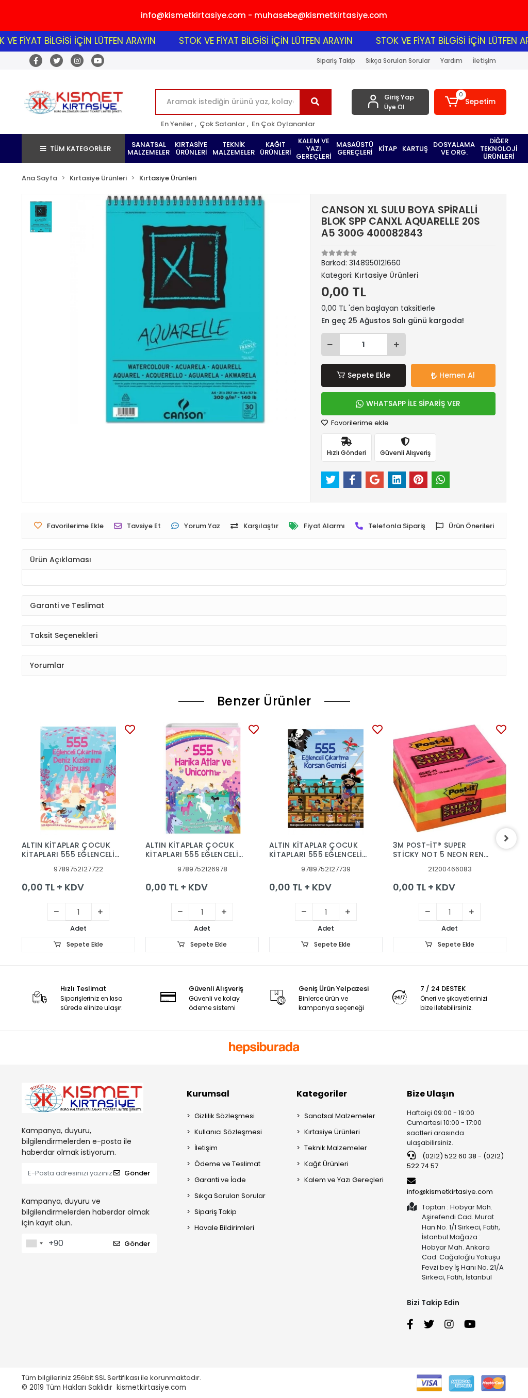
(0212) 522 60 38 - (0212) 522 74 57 (455, 1161)
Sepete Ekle (369, 375)
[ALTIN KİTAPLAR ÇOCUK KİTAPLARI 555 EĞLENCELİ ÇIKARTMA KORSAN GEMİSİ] (326, 778)
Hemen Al (457, 375)
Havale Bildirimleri (224, 1228)
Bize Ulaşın (430, 1094)
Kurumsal (208, 1094)
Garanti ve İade (220, 1180)
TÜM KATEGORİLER (80, 149)
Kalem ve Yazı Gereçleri (344, 1180)
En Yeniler (177, 124)
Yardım (451, 60)
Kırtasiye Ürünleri (332, 1132)
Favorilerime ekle (359, 423)
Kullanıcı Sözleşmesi (228, 1132)
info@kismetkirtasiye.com (450, 1192)
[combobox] (34, 1243)
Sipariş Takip (336, 60)
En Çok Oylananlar (283, 124)
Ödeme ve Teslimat (227, 1164)
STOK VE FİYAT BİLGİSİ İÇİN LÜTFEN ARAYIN (249, 41)
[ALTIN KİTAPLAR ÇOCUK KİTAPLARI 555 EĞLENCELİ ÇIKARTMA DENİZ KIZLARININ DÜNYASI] (78, 778)
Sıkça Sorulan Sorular (398, 60)
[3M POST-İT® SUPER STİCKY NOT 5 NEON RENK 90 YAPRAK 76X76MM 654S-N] (449, 778)
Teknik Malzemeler (335, 1148)
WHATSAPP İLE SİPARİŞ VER (413, 403)
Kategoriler (321, 1094)
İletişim (484, 60)
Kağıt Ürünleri (326, 1164)
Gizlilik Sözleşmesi (224, 1116)
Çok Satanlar (222, 124)
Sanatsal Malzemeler (339, 1116)
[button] (470, 102)
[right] (506, 838)
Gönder (137, 1173)
